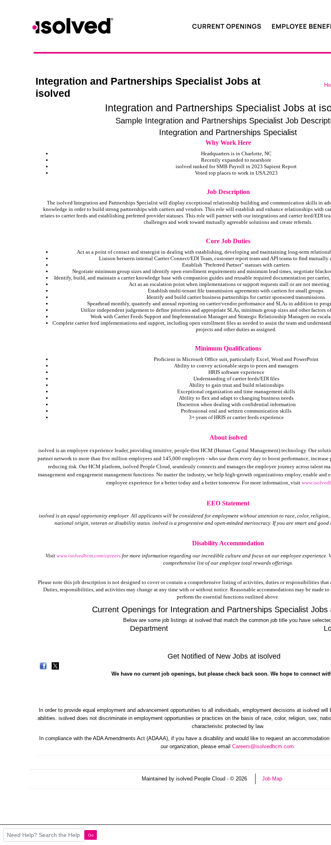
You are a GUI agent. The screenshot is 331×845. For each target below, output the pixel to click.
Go (91, 835)
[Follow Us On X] (55, 666)
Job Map (272, 779)
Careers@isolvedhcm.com (263, 746)
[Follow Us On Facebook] (43, 666)
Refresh (306, 779)
